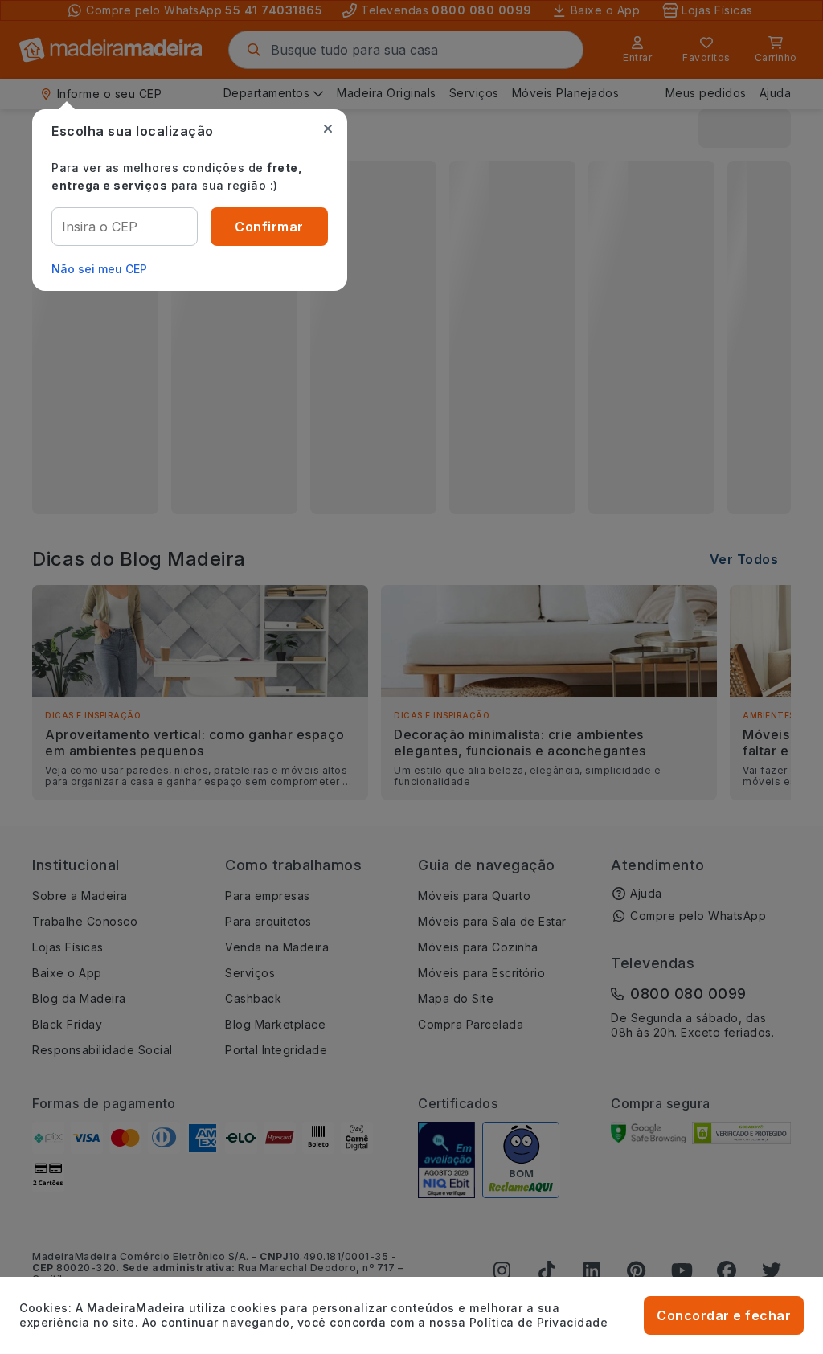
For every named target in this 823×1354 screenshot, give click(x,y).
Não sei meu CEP (99, 269)
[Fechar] (328, 128)
